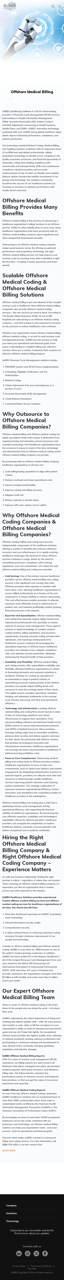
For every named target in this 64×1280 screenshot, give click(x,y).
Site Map (32, 1269)
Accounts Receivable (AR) (22, 122)
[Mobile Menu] (59, 6)
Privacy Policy (18, 1266)
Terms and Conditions (41, 1266)
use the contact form (31, 1145)
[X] (36, 1253)
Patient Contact (45, 122)
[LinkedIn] (19, 1253)
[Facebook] (45, 1253)
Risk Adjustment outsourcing (21, 125)
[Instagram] (27, 1253)
